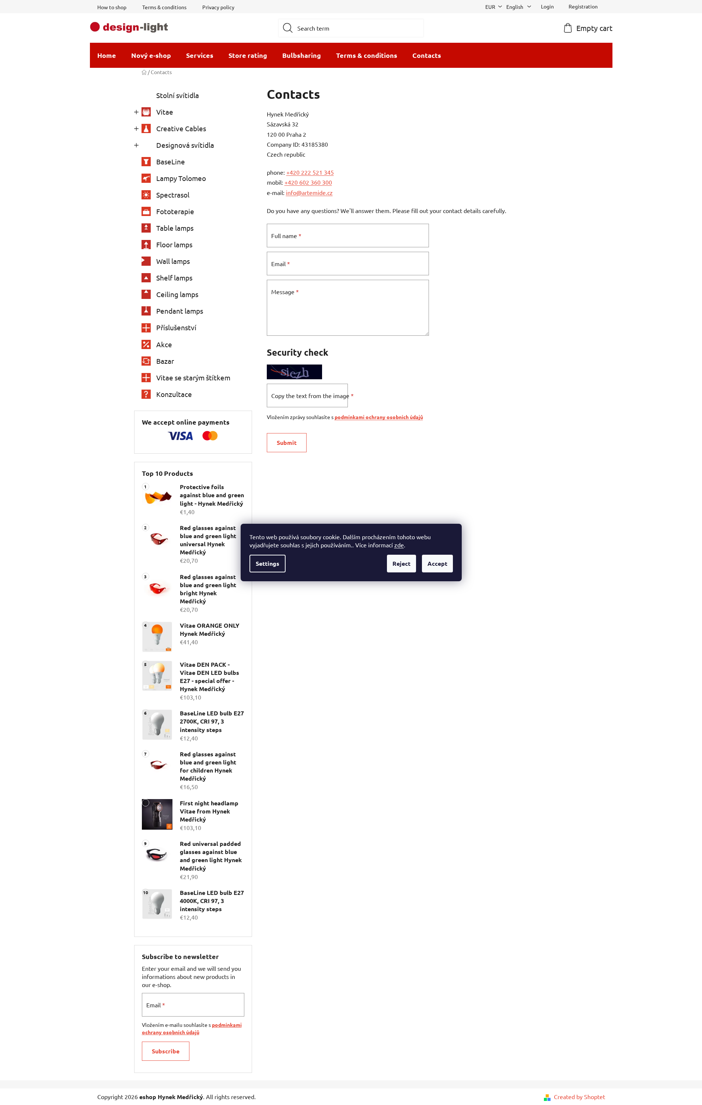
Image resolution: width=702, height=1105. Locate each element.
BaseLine (170, 161)
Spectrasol (172, 194)
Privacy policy (218, 7)
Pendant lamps (179, 310)
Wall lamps (173, 261)
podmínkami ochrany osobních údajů (379, 417)
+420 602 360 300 (308, 182)
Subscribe (165, 1051)
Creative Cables (181, 128)
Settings (267, 563)
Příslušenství (176, 327)
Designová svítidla (185, 144)
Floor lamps (174, 244)
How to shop (111, 7)
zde (399, 544)
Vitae (164, 111)
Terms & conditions (164, 7)
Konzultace (174, 394)
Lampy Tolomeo (181, 178)
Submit (287, 442)
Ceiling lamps (177, 294)
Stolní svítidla (177, 95)
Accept (437, 563)
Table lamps (174, 227)
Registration (583, 6)
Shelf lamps (174, 277)
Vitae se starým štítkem (193, 377)
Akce (164, 344)
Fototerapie (175, 211)
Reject (401, 563)
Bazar (165, 360)
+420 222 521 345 (310, 172)
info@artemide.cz (309, 192)
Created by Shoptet (579, 1096)
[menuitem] (106, 55)
